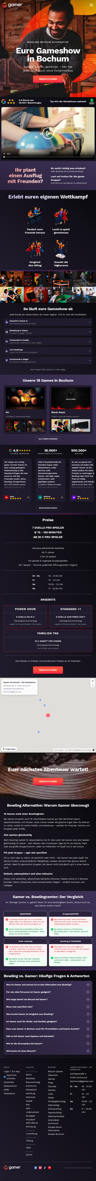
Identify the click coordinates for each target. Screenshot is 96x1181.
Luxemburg (31, 1133)
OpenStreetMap (86, 750)
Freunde (52, 1086)
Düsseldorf (31, 1089)
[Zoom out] (93, 685)
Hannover (30, 1097)
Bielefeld (30, 1078)
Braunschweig (33, 1082)
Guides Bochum (56, 1134)
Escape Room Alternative (55, 1129)
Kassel (29, 1101)
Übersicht (53, 1075)
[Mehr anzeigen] (16, 491)
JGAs (50, 1094)
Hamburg (30, 1093)
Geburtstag (53, 1105)
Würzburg (31, 1126)
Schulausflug (54, 1109)
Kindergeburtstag (56, 1101)
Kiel (28, 1104)
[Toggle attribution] (93, 750)
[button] (45, 705)
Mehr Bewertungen (48, 508)
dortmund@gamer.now (81, 1081)
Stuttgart (30, 1116)
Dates (51, 1097)
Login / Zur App (12, 1071)
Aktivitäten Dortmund (53, 1122)
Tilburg (29, 1140)
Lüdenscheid (32, 1112)
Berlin (29, 1074)
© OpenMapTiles (69, 750)
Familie (51, 1090)
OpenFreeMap (58, 750)
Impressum (9, 1093)
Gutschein (9, 1082)
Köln (28, 1108)
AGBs (6, 1089)
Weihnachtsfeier (56, 1116)
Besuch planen (48, 79)
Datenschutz (10, 1086)
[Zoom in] (93, 681)
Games (51, 1079)
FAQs (63, 369)
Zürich (29, 1154)
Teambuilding (55, 1112)
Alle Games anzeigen (48, 439)
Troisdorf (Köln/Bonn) (32, 1121)
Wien (28, 1147)
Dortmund (31, 1086)
